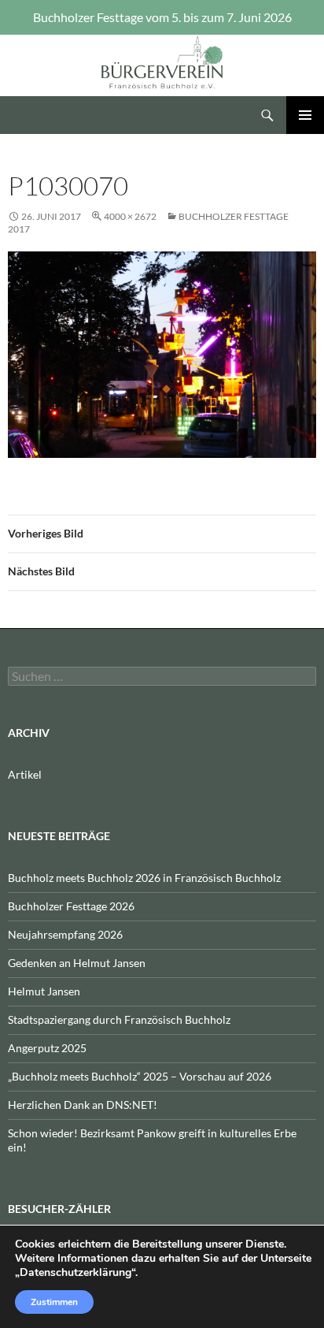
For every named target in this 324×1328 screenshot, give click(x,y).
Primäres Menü (305, 115)
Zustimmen (54, 1302)
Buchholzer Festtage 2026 (71, 906)
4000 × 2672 (130, 216)
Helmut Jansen (44, 991)
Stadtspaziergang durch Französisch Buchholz (119, 1019)
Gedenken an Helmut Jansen (76, 962)
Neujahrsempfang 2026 (65, 934)
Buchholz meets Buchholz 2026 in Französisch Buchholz (144, 877)
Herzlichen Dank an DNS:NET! (82, 1104)
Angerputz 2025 (47, 1048)
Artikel (25, 774)
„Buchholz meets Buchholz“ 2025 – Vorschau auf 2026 (139, 1076)
